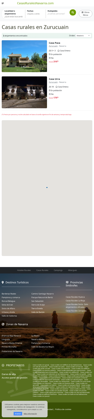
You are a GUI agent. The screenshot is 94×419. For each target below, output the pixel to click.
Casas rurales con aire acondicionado (77, 392)
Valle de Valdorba (9, 316)
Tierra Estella (37, 308)
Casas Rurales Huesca (75, 297)
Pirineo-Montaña (9, 346)
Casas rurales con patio (57, 367)
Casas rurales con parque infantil (69, 385)
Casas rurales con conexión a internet (74, 378)
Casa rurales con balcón (48, 385)
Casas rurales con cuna (77, 389)
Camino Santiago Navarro (42, 293)
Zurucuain (53, 46)
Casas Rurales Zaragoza (76, 310)
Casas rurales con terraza (74, 367)
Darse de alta (9, 374)
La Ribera (35, 335)
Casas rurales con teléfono (80, 368)
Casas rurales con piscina (57, 376)
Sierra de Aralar (38, 304)
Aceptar (18, 414)
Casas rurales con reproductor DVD (68, 387)
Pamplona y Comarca (40, 343)
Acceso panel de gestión (14, 377)
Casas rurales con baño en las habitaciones (72, 394)
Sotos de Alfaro (8, 308)
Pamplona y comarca (11, 297)
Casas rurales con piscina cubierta (44, 370)
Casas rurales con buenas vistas (63, 383)
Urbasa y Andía (8, 312)
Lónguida (6, 339)
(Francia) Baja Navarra (11, 335)
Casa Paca (54, 42)
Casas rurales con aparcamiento (50, 378)
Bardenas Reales (9, 293)
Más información (30, 414)
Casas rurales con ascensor (59, 389)
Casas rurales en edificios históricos (45, 394)
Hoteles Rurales (24, 270)
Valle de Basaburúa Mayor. (42, 346)
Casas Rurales (42, 270)
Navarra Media (37, 339)
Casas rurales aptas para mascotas (51, 392)
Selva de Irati (7, 304)
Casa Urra (54, 79)
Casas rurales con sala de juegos (72, 380)
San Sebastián (37, 301)
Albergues (72, 270)
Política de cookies (63, 409)
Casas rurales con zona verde (81, 381)
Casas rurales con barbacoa (61, 368)
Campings (58, 270)
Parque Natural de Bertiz (42, 297)
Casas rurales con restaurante (59, 381)
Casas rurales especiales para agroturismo (71, 370)
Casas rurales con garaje (41, 365)
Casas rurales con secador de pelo (56, 391)
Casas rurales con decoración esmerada (46, 380)
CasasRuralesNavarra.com (35, 3)
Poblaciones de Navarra (12, 351)
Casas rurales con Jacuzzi (41, 396)
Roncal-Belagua (8, 301)
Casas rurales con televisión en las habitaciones (53, 374)
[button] (47, 187)
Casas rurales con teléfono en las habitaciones (66, 365)
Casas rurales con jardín (78, 374)
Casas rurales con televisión (42, 383)
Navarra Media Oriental (12, 343)
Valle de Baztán (38, 312)
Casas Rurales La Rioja (75, 300)
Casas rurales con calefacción (69, 372)
